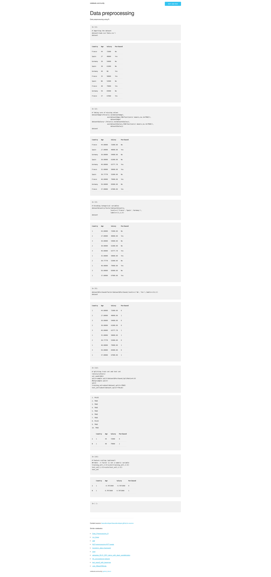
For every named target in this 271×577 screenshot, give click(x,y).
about (109, 571)
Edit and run (173, 4)
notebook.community (97, 3)
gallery (105, 571)
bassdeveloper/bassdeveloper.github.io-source (117, 523)
